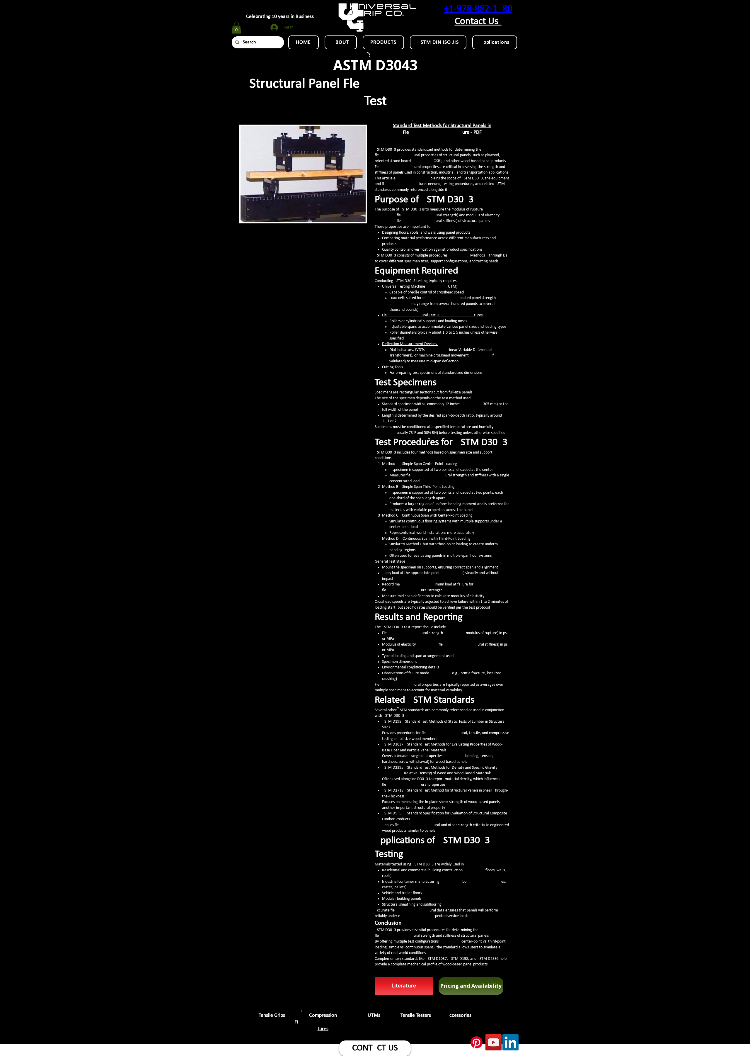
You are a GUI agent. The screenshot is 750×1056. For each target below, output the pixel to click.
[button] (236, 28)
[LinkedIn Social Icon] (510, 1042)
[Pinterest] (476, 1042)
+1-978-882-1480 (478, 9)
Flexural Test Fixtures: (433, 315)
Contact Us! (478, 21)
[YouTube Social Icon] (493, 1042)
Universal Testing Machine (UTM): (420, 286)
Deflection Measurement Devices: (410, 344)
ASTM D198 (391, 721)
